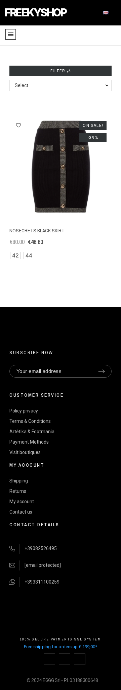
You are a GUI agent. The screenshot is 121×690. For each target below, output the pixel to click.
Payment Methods (29, 442)
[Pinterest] (79, 659)
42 (15, 255)
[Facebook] (49, 659)
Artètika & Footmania (31, 431)
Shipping (18, 480)
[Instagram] (64, 659)
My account (21, 501)
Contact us (20, 512)
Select (21, 85)
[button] (18, 125)
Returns (17, 491)
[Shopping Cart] (112, 35)
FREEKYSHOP (35, 12)
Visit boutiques (25, 452)
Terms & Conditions (30, 421)
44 (29, 255)
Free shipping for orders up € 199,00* (60, 646)
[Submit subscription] (101, 371)
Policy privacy (23, 410)
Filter (58, 71)
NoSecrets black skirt (37, 230)
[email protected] (43, 565)
